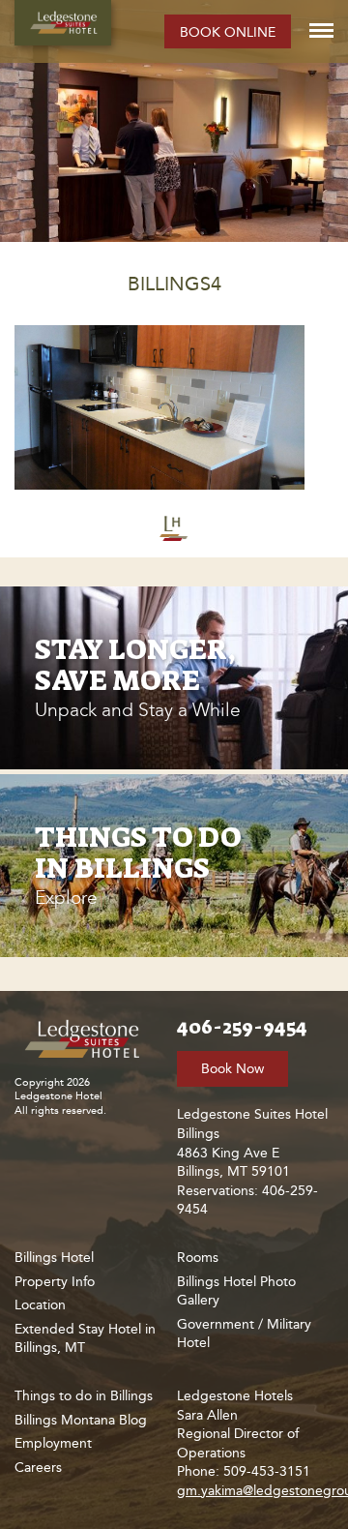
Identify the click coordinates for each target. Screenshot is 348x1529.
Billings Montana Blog (80, 1420)
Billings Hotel (54, 1257)
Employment (53, 1443)
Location (40, 1305)
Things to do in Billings (83, 1396)
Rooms (197, 1257)
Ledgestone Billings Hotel (62, 22)
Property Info (54, 1282)
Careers (38, 1467)
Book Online (228, 32)
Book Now (232, 1069)
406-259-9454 (242, 1026)
